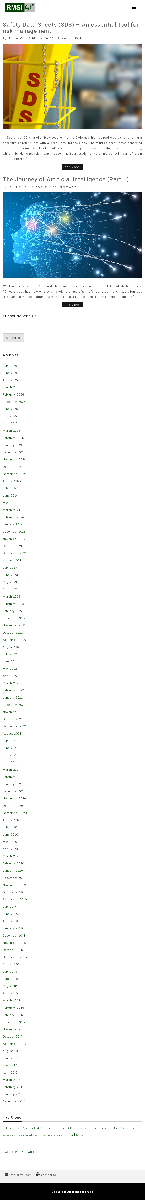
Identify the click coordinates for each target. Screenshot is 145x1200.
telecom (81, 1135)
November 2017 (14, 1029)
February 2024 (13, 517)
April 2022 (10, 676)
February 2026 (13, 394)
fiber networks (79, 1128)
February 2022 (13, 690)
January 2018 (13, 1015)
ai (4, 1128)
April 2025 (10, 423)
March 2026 (11, 387)
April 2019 (10, 921)
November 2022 (14, 625)
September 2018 (15, 957)
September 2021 (15, 726)
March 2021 (11, 769)
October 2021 (13, 719)
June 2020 (10, 834)
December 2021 (14, 704)
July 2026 (10, 365)
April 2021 (10, 762)
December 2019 (14, 878)
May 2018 (10, 986)
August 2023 (12, 560)
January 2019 (13, 928)
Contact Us (49, 1174)
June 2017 (10, 1058)
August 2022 (12, 647)
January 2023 (13, 611)
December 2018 (14, 935)
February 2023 (13, 604)
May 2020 (10, 842)
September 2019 (15, 899)
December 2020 (14, 791)
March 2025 (11, 430)
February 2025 (13, 438)
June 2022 (10, 661)
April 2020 (10, 849)
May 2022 (10, 668)
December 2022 (14, 618)
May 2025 (10, 416)
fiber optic (95, 1128)
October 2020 (13, 805)
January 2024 (13, 524)
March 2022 (11, 683)
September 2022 (15, 640)
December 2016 (14, 1101)
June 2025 (10, 409)
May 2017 (10, 1065)
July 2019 (10, 906)
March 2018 (11, 1000)
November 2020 (14, 798)
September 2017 (15, 1043)
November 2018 (14, 943)
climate (17, 1128)
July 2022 (10, 654)
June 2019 (10, 914)
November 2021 (14, 712)
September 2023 (15, 553)
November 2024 (14, 459)
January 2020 (13, 870)
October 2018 (13, 950)
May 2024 (10, 503)
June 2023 (10, 575)
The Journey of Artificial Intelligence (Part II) (66, 179)
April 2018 (10, 993)
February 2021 (13, 777)
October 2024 (13, 466)
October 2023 (13, 546)
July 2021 (10, 741)
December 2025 (14, 402)
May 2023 (10, 582)
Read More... (72, 167)
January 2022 (13, 697)
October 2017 (13, 1036)
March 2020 (11, 856)
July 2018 (10, 971)
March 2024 (11, 510)
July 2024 (10, 488)
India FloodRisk (116, 1128)
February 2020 (13, 863)
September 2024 (15, 474)
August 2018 (12, 964)
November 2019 (14, 885)
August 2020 (12, 820)
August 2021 (12, 733)
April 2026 (10, 380)
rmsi (69, 1134)
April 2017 (10, 1072)
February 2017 (13, 1087)
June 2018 (10, 979)
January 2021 (13, 784)
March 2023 (11, 596)
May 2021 (10, 755)
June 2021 (10, 748)
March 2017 (11, 1080)
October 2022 (13, 632)
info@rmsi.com (21, 1174)
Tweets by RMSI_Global (20, 1151)
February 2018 (13, 1007)
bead (9, 1128)
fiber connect (61, 1128)
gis (104, 1128)
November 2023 (14, 539)
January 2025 (13, 445)
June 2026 (10, 373)
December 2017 (14, 1022)
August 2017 (12, 1051)
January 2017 (13, 1094)
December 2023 (14, 531)
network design (32, 1135)
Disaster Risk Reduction (37, 1128)
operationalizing (52, 1135)
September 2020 (15, 813)
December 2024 (14, 452)
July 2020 (10, 827)
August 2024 (12, 481)
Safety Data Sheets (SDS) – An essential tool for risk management (71, 27)
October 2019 (13, 892)
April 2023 (10, 589)
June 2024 (10, 495)
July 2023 (10, 567)
